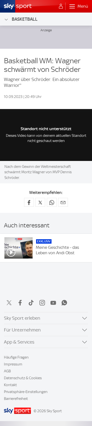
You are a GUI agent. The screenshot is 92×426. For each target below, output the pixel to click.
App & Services (19, 342)
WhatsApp (64, 302)
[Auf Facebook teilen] (29, 202)
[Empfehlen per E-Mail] (63, 202)
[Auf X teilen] (40, 202)
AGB (7, 371)
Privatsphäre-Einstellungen (26, 392)
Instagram (42, 302)
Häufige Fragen (16, 357)
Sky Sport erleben (22, 318)
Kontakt (10, 385)
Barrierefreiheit (16, 398)
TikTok (31, 302)
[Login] (61, 6)
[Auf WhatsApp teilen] (52, 202)
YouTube (53, 302)
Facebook (20, 302)
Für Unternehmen (22, 330)
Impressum (13, 364)
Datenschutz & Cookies (23, 378)
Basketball (25, 19)
